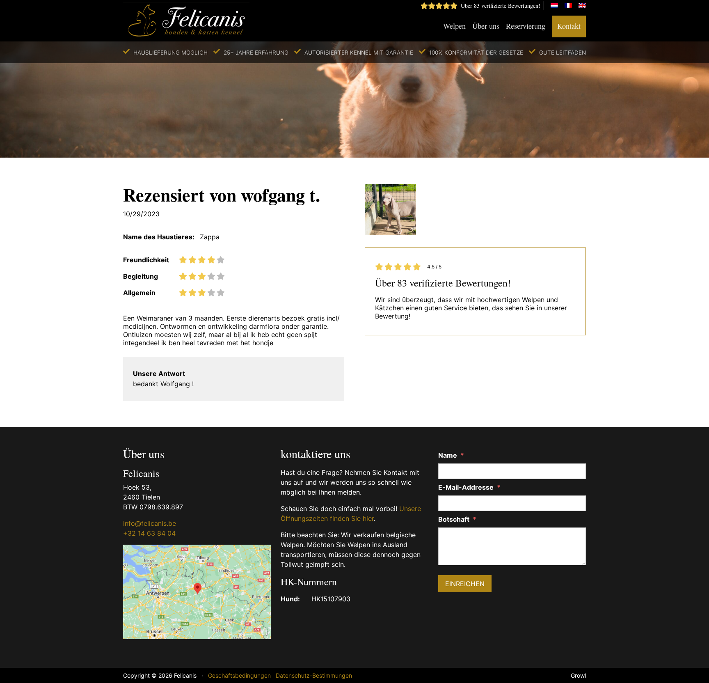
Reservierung (525, 26)
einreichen (465, 584)
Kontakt (569, 26)
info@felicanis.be (149, 523)
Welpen (454, 26)
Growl (578, 675)
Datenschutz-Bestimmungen (314, 675)
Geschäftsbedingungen (239, 675)
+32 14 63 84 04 (149, 533)
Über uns (485, 26)
